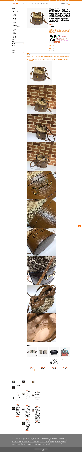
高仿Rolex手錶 (42, 444)
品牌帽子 (13, 41)
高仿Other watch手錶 (58, 443)
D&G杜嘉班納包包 (15, 12)
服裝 (56, 0)
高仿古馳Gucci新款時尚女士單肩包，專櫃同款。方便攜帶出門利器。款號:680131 (32, 359)
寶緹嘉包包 (14, 33)
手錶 (59, 0)
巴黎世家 (14, 36)
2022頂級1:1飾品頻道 (36, 438)
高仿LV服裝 (41, 443)
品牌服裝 (13, 45)
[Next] (70, 360)
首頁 (50, 0)
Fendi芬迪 (14, 15)
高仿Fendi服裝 (32, 441)
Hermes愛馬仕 (15, 19)
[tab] (28, 54)
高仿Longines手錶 (30, 443)
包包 (52, 0)
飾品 (68, 0)
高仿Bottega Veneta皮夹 (61, 438)
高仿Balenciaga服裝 (54, 438)
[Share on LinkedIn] (57, 50)
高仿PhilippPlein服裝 (26, 444)
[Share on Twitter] (52, 50)
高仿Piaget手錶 (32, 444)
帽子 (61, 0)
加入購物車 (57, 42)
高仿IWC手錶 (19, 443)
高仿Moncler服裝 (46, 443)
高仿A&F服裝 (42, 438)
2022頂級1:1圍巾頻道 (15, 438)
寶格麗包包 (14, 32)
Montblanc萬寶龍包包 (16, 23)
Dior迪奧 (14, 14)
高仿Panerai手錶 (20, 444)
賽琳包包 (14, 37)
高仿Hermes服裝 (57, 441)
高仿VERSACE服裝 (47, 444)
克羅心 (14, 30)
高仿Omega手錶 (52, 443)
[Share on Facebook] (50, 50)
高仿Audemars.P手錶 (48, 438)
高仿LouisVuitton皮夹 (36, 443)
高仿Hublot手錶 (14, 443)
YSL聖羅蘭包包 (15, 29)
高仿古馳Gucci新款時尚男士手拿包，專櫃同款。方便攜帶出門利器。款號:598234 (43, 359)
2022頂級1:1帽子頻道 (22, 438)
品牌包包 (13, 8)
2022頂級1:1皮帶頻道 (29, 438)
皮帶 (63, 0)
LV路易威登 (14, 22)
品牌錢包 (13, 48)
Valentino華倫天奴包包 (16, 26)
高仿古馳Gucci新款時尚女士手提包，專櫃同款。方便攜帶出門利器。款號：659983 (64, 359)
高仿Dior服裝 (14, 441)
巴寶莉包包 (14, 34)
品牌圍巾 (13, 39)
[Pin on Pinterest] (55, 50)
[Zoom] (28, 27)
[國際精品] (15, 3)
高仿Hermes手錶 (52, 441)
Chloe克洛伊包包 (15, 11)
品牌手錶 (13, 43)
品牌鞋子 (13, 50)
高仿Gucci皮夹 (47, 441)
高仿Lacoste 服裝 (24, 443)
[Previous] (27, 360)
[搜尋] (21, 4)
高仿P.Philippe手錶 (14, 444)
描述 (28, 54)
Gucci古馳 (14, 18)
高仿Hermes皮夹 (63, 441)
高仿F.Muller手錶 (19, 441)
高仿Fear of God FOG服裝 (25, 441)
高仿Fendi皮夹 (37, 441)
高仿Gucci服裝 (42, 441)
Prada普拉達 (15, 25)
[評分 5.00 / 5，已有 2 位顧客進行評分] (59, 24)
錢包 (66, 0)
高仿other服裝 (64, 443)
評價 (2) (30, 54)
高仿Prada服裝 (37, 444)
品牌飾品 (13, 52)
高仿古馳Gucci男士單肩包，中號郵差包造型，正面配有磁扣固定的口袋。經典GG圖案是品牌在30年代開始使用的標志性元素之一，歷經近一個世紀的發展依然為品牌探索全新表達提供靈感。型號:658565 (54, 361)
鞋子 (54, 0)
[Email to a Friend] (53, 50)
